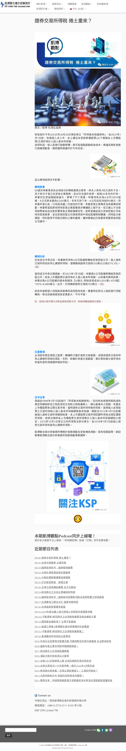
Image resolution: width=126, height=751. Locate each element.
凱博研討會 (42, 8)
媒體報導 (72, 3)
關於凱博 (41, 3)
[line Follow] (106, 730)
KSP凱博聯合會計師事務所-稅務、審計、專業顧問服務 (60, 745)
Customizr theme (68, 748)
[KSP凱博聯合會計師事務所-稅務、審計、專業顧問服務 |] (15, 4)
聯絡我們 (59, 8)
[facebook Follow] (102, 730)
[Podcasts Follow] (110, 730)
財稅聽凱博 (102, 3)
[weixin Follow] (98, 730)
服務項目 (57, 3)
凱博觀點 (86, 3)
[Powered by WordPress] (86, 744)
